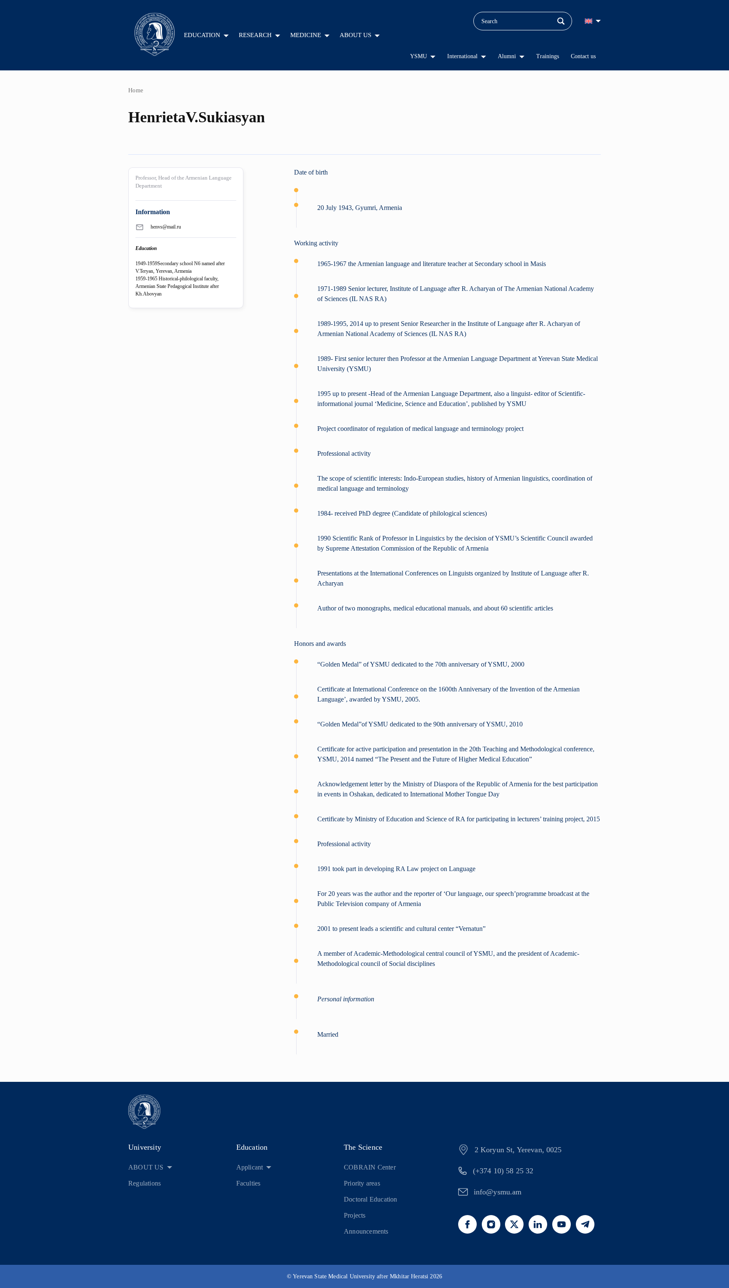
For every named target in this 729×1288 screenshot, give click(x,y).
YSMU (418, 56)
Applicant (249, 1167)
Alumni (507, 56)
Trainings (547, 56)
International (462, 56)
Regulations (144, 1183)
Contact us (583, 56)
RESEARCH (255, 35)
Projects (355, 1215)
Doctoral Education (370, 1199)
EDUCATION (202, 35)
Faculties (248, 1183)
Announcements (366, 1231)
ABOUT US (355, 35)
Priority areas (362, 1183)
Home (135, 90)
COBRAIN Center (370, 1167)
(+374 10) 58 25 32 (503, 1171)
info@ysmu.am (498, 1192)
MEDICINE (305, 35)
